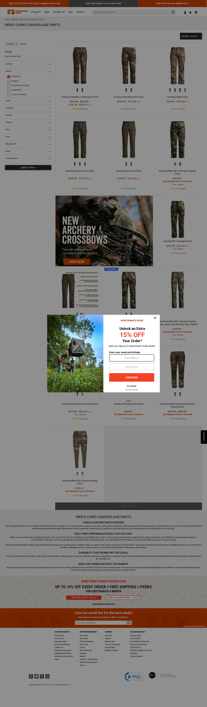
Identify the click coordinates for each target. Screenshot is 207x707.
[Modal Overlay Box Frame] (103, 353)
